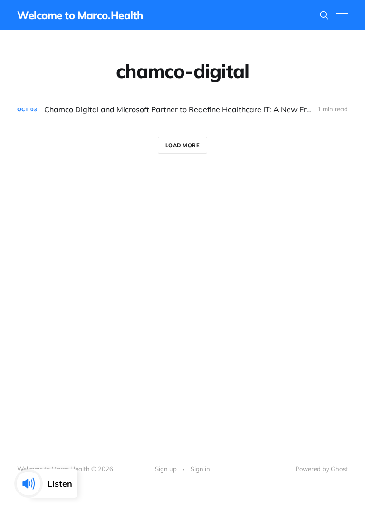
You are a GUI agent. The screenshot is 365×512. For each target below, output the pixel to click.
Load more (182, 145)
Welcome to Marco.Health (80, 15)
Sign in (200, 469)
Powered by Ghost (322, 469)
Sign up (166, 469)
